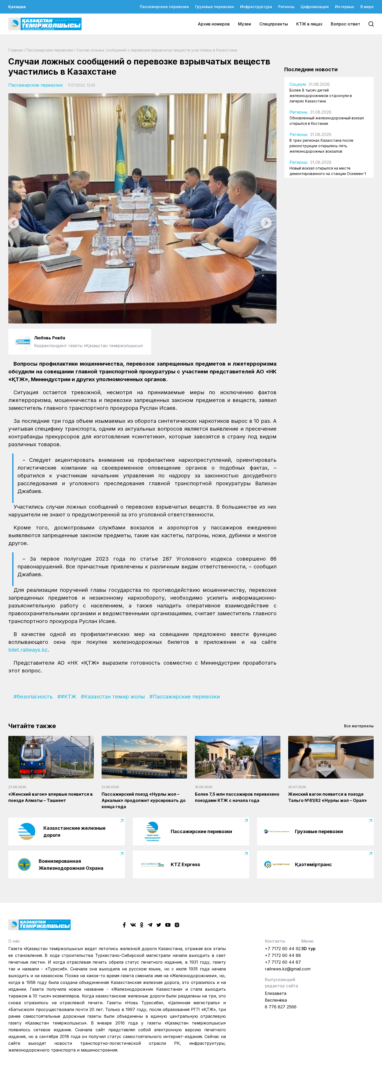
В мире (367, 6)
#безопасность (33, 696)
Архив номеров (214, 24)
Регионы (286, 6)
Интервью (344, 6)
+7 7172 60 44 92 (283, 948)
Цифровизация (315, 6)
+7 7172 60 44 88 (283, 955)
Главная (15, 50)
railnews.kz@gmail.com (288, 968)
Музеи (244, 24)
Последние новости (311, 69)
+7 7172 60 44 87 (283, 962)
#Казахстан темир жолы (113, 696)
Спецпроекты (273, 24)
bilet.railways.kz (27, 650)
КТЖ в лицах (309, 24)
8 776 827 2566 (281, 1006)
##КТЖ (66, 696)
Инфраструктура (256, 6)
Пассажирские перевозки (164, 6)
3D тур (308, 948)
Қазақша (17, 6)
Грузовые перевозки (214, 6)
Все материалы (359, 726)
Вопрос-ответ (345, 24)
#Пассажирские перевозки (184, 696)
